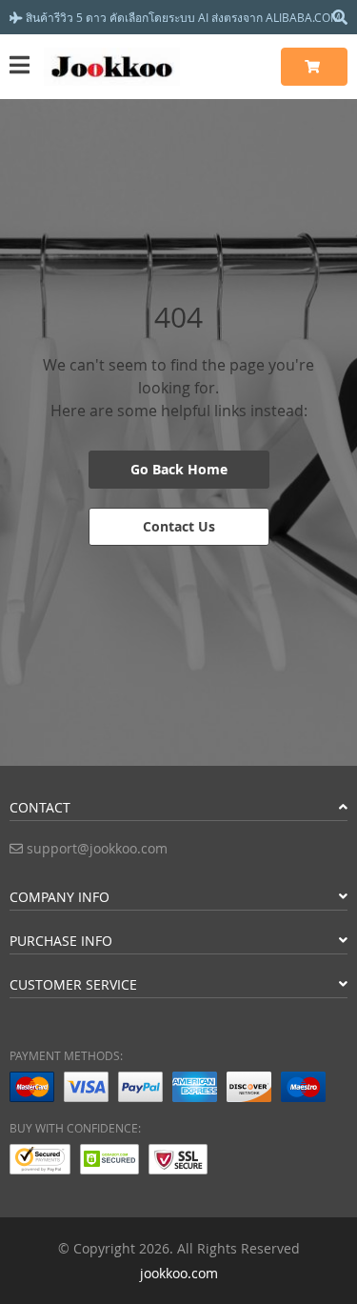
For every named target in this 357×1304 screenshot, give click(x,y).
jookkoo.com (179, 1273)
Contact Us (179, 526)
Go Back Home (179, 469)
